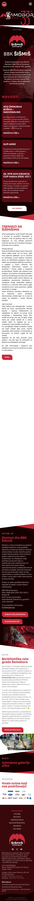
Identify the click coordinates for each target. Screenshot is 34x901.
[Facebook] (13, 849)
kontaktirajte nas (8, 607)
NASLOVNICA (17, 811)
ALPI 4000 (9, 144)
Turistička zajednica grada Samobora (16, 884)
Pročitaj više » (11, 133)
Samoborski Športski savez (12, 887)
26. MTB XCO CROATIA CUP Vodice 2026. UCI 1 (17, 175)
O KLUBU (17, 814)
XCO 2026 (17, 829)
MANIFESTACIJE (17, 820)
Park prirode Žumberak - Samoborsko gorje (16, 890)
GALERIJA (17, 826)
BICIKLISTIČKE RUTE (17, 823)
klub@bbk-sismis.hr (14, 876)
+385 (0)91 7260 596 (16, 878)
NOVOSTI (17, 817)
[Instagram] (17, 849)
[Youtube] (21, 849)
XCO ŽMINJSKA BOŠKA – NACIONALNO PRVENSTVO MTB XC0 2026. (16, 112)
